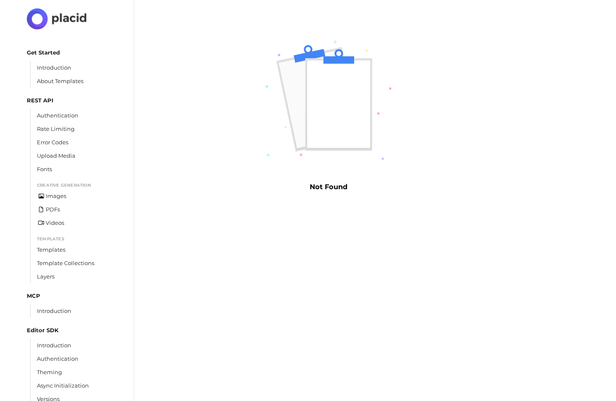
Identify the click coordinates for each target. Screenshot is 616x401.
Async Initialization (63, 385)
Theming (49, 372)
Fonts (44, 169)
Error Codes (52, 142)
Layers (45, 276)
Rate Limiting (56, 128)
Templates (51, 249)
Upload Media (56, 155)
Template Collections (65, 263)
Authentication (57, 115)
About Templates (60, 81)
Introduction (54, 67)
